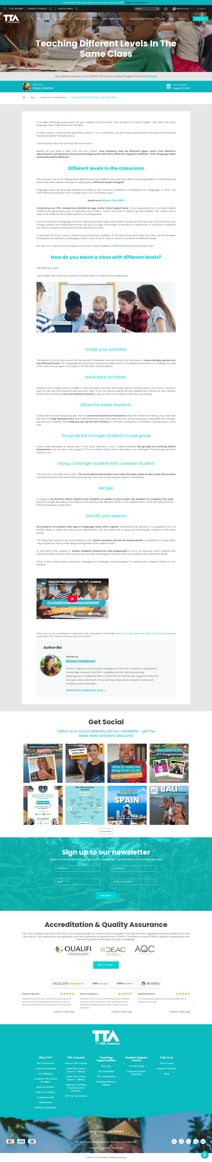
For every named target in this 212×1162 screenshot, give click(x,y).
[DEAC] (111, 950)
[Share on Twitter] (188, 1141)
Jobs (163, 18)
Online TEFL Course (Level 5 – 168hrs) (76, 1078)
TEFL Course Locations (85, 18)
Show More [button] (106, 831)
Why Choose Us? (45, 1063)
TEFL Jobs (106, 1066)
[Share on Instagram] (181, 1141)
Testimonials (45, 1102)
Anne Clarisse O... (90, 994)
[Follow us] (195, 1141)
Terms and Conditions (99, 1148)
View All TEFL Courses (76, 1063)
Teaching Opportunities (141, 18)
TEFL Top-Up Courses (76, 1095)
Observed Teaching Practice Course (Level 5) (75, 1087)
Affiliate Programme (45, 1107)
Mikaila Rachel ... (147, 994)
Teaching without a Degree (106, 1083)
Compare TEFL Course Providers (45, 1080)
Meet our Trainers (45, 1092)
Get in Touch (166, 1063)
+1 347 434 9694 (16, 8)
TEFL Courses (60, 18)
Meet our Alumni (45, 1087)
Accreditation (45, 1073)
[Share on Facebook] (174, 1141)
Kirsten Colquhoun (43, 88)
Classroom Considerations (53, 97)
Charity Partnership (45, 1068)
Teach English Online (111, 18)
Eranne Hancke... (31, 994)
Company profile (45, 1097)
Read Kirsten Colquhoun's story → (86, 690)
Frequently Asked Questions (136, 1073)
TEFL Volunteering (106, 1076)
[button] (43, 763)
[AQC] (144, 949)
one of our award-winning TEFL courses (143, 633)
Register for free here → (136, 2)
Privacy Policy (117, 1148)
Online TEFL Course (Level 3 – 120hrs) (76, 1070)
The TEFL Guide (136, 1066)
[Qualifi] (73, 950)
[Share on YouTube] (203, 1141)
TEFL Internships (106, 1071)
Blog (172, 18)
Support (182, 18)
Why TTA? (42, 18)
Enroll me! (151, 76)
